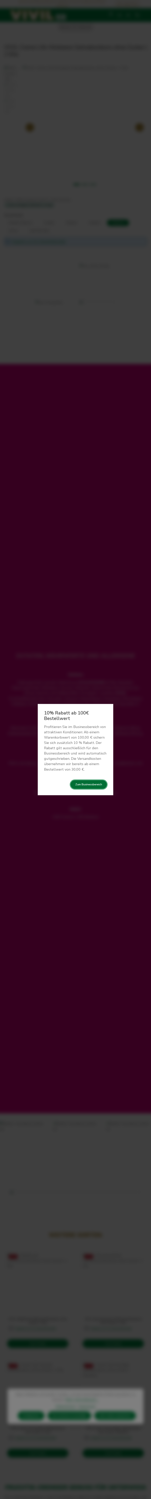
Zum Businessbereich (88, 784)
